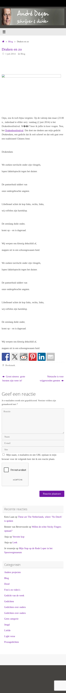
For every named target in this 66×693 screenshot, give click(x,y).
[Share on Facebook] (6, 357)
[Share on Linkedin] (42, 357)
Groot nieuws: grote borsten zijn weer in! (13, 378)
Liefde (7, 630)
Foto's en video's (12, 589)
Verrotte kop (18, 536)
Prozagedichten (11, 642)
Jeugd (7, 624)
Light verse (9, 636)
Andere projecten (12, 572)
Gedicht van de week (14, 595)
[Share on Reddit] (24, 357)
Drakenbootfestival (14, 130)
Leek (15, 542)
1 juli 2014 (10, 54)
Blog (10, 41)
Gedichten (9, 601)
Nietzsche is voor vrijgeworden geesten (52, 378)
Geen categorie (11, 618)
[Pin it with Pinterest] (33, 357)
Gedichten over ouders (15, 607)
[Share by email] (51, 357)
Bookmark (10, 365)
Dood (6, 583)
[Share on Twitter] (15, 357)
